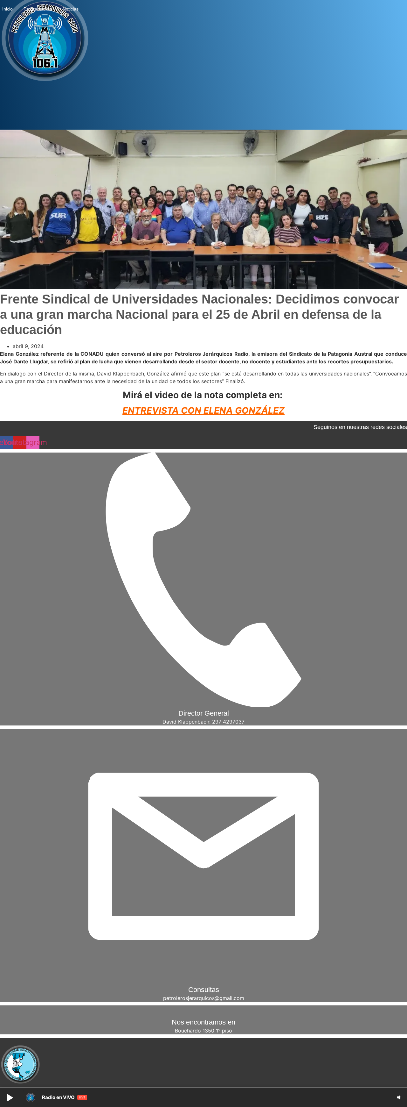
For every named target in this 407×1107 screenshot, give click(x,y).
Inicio (7, 8)
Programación (38, 8)
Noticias (71, 8)
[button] (9, 1097)
